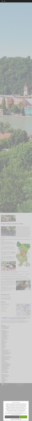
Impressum (12, 419)
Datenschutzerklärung (18, 419)
